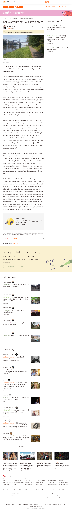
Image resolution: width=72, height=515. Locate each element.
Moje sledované (50, 6)
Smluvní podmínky (23, 504)
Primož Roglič (17, 487)
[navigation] (2, 2)
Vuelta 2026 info (17, 480)
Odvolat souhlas (61, 504)
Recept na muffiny (40, 482)
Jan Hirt (15, 484)
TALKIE (4, 380)
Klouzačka (40, 495)
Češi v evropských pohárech (54, 493)
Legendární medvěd (8, 407)
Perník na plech (39, 489)
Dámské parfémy (33, 497)
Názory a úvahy (52, 36)
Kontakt (36, 504)
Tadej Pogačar (17, 486)
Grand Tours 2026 (17, 489)
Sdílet (40, 27)
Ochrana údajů (42, 504)
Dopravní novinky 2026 (63, 484)
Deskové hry (45, 497)
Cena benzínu (44, 493)
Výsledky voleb (6, 484)
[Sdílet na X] (43, 238)
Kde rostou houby (37, 493)
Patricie (5, 395)
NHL (26, 489)
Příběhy (5, 398)
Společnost (15, 243)
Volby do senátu (6, 487)
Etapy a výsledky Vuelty (19, 482)
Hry (4, 370)
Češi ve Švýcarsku (51, 486)
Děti (20, 243)
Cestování (50, 26)
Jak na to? (22, 266)
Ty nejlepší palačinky (40, 480)
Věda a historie (8, 436)
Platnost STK (61, 489)
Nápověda (31, 504)
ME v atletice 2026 (29, 486)
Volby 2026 (5, 480)
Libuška (5, 420)
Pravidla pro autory (52, 504)
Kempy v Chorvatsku (52, 480)
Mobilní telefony (17, 497)
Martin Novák (7, 367)
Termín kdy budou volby (8, 486)
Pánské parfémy (64, 497)
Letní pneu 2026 (62, 480)
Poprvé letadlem (51, 482)
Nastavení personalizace (36, 506)
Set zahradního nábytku (48, 495)
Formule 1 (27, 487)
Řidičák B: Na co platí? (63, 486)
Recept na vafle (39, 487)
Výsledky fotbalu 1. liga (29, 482)
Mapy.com (22, 493)
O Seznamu (15, 504)
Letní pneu (39, 497)
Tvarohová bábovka (40, 486)
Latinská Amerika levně (52, 487)
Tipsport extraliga (28, 484)
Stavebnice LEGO (24, 497)
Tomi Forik (6, 433)
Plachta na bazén (22, 495)
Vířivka (61, 495)
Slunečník (35, 495)
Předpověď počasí (28, 493)
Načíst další (21, 446)
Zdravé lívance (39, 484)
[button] (23, 46)
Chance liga (27, 480)
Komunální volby (6, 489)
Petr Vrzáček (11, 26)
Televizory (51, 497)
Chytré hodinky (56, 497)
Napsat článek (35, 221)
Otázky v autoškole (62, 487)
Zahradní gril (56, 495)
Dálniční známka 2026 (63, 482)
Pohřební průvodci (8, 354)
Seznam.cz (67, 2)
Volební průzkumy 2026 (8, 482)
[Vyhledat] (47, 2)
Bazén (16, 495)
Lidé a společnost (8, 357)
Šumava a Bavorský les (52, 484)
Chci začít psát (64, 6)
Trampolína (29, 495)
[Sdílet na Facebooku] (41, 238)
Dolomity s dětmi (51, 489)
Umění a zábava (8, 323)
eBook (34, 27)
